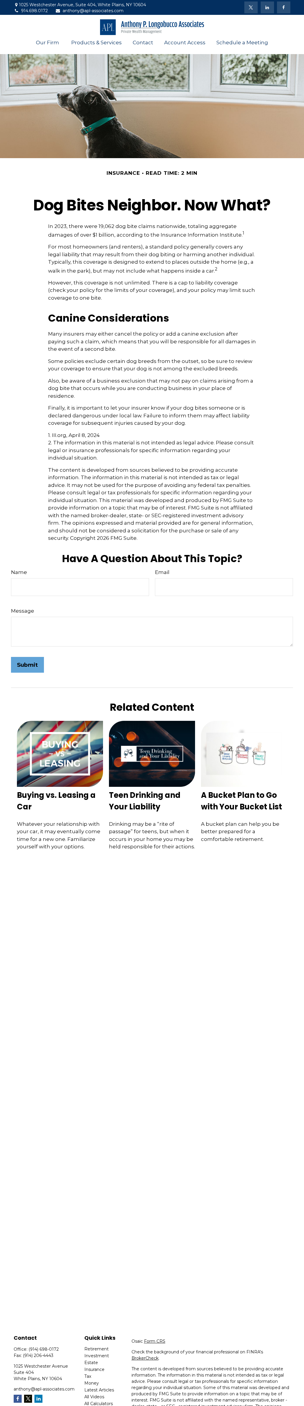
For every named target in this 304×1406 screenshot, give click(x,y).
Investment (96, 1355)
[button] (48, 42)
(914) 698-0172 (43, 1349)
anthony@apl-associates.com (93, 10)
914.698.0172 (34, 10)
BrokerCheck (145, 1358)
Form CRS (154, 1341)
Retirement (96, 1349)
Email (162, 572)
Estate (91, 1362)
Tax (87, 1376)
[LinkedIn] (267, 7)
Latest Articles (99, 1390)
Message (22, 611)
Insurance (94, 1369)
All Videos (94, 1396)
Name (19, 572)
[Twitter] (251, 7)
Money (91, 1383)
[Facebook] (283, 7)
